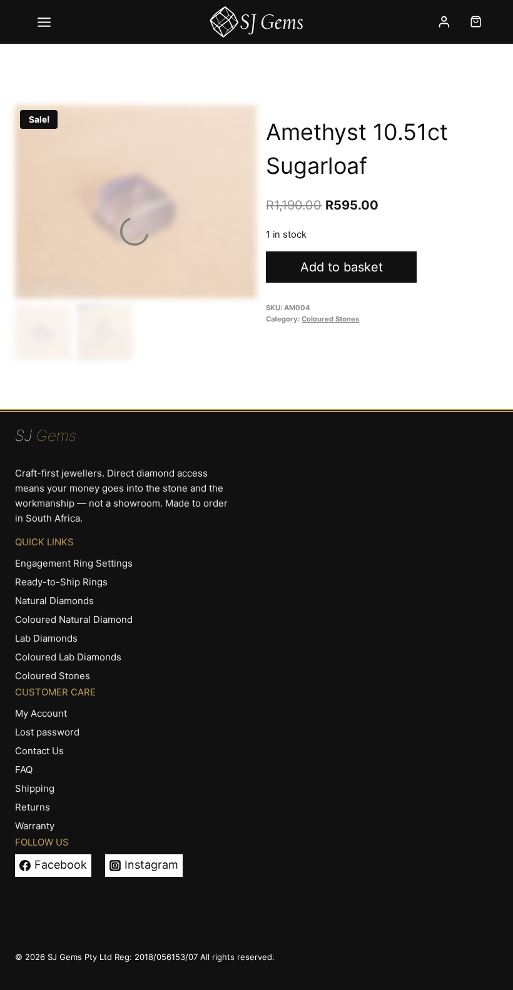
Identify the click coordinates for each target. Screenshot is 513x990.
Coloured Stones (330, 319)
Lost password (47, 732)
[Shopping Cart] (476, 22)
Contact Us (39, 751)
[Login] (444, 21)
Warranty (34, 826)
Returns (32, 807)
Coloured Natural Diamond (74, 619)
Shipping (34, 788)
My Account (41, 713)
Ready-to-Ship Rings (61, 582)
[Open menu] (44, 22)
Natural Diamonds (54, 601)
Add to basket (341, 267)
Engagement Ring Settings (74, 563)
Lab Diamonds (46, 638)
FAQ (24, 769)
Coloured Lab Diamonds (68, 657)
